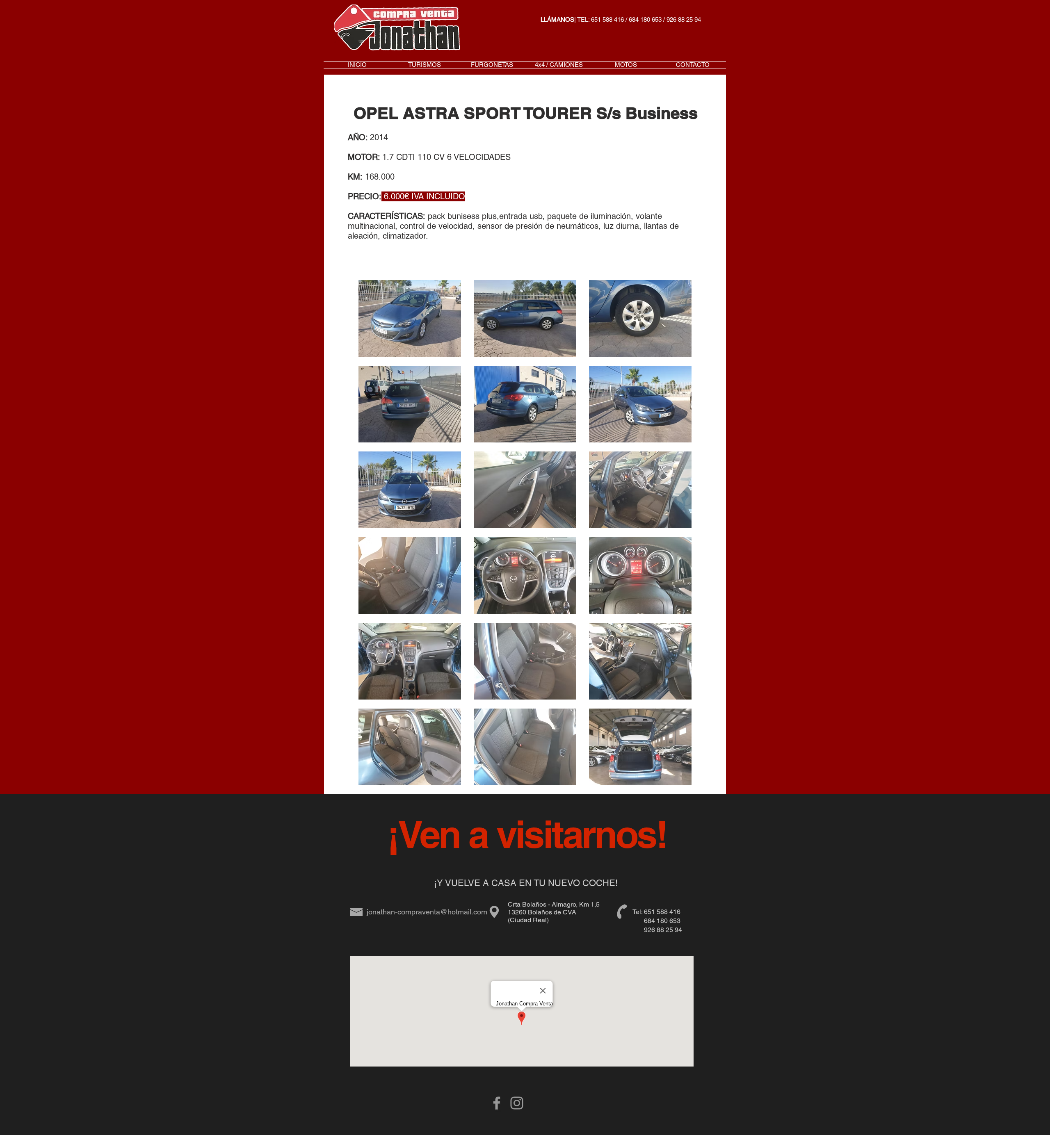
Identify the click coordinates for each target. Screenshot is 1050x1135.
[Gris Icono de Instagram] (516, 1103)
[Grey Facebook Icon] (496, 1103)
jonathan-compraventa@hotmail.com (427, 911)
